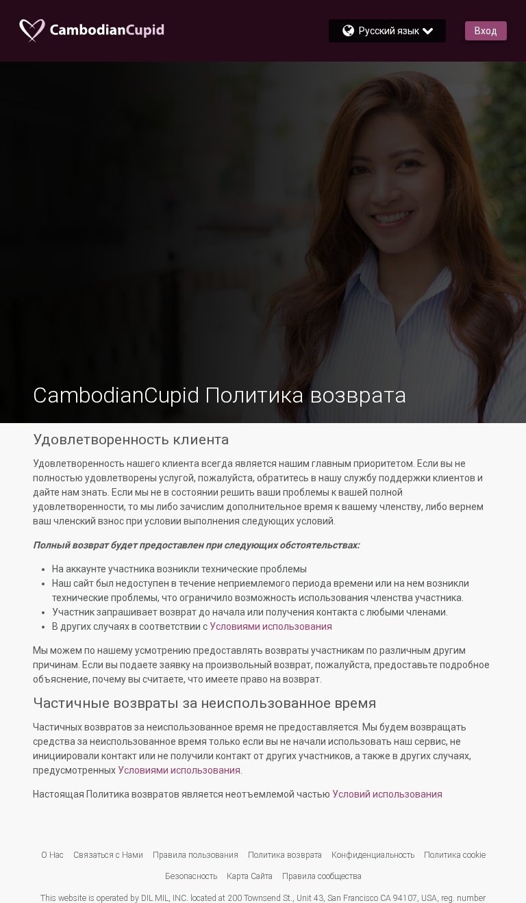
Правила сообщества (322, 876)
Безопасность (191, 876)
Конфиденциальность (372, 855)
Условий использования (387, 794)
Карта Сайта (250, 876)
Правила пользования (195, 855)
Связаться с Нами (108, 855)
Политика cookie (455, 855)
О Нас (52, 855)
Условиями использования (271, 626)
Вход (486, 30)
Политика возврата (285, 855)
